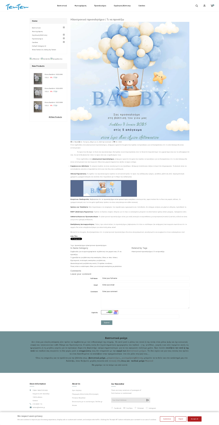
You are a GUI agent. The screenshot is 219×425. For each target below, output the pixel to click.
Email (96, 285)
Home (34, 21)
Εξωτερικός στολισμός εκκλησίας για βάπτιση (87, 260)
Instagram (152, 408)
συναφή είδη (114, 361)
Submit (107, 323)
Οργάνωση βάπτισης (122, 6)
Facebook (117, 408)
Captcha (94, 312)
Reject (181, 419)
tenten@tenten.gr (39, 407)
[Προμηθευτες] (57, 58)
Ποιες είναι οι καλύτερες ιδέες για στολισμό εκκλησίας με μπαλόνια (96, 266)
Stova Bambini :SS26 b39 (54, 88)
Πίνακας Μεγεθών (79, 398)
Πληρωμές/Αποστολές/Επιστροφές (85, 394)
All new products (55, 117)
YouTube (129, 408)
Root (76, 142)
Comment (94, 291)
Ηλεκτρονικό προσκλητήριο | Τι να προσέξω (148, 251)
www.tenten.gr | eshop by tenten (44, 50)
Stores (74, 405)
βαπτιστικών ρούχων (136, 351)
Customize (167, 419)
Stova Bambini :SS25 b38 (54, 102)
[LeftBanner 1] (35, 58)
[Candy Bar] (45, 58)
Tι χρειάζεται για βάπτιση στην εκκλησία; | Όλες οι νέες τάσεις (93, 257)
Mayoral (149, 361)
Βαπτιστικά (62, 6)
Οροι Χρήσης (77, 390)
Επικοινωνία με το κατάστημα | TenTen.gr (87, 401)
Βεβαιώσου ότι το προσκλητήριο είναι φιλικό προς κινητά (111, 199)
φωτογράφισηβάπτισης (132, 358)
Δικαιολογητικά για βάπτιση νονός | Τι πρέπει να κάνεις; (91, 263)
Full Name (94, 278)
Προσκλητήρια (100, 6)
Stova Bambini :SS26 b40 (54, 74)
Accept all (194, 419)
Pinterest (140, 408)
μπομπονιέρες (113, 358)
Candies (141, 6)
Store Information (38, 384)
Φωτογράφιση (80, 6)
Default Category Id (39, 46)
